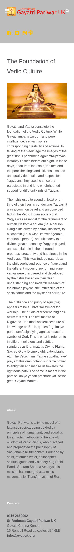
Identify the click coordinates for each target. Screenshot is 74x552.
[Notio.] (37, 11)
